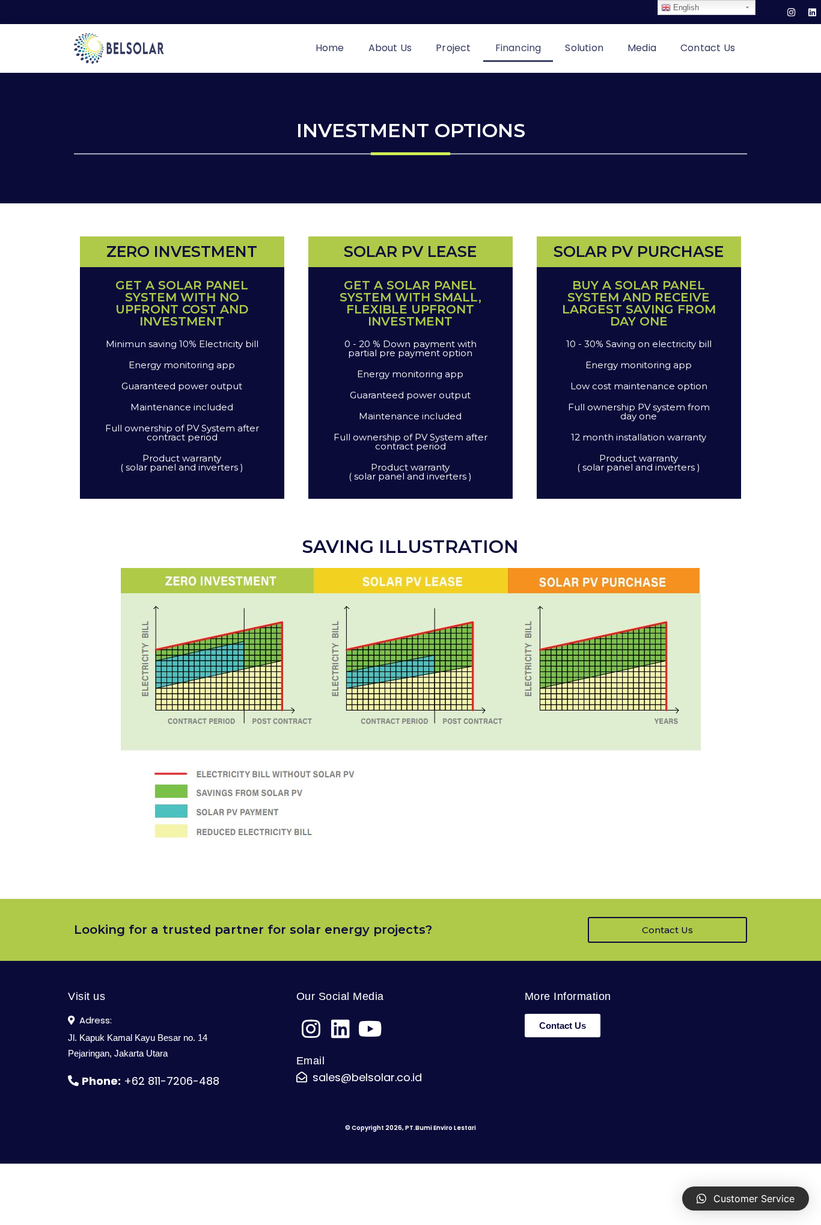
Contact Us (707, 48)
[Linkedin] (812, 12)
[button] (667, 930)
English (685, 7)
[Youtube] (370, 1028)
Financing (518, 48)
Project (453, 48)
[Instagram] (791, 12)
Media (641, 48)
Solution (584, 48)
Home (330, 48)
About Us (390, 48)
